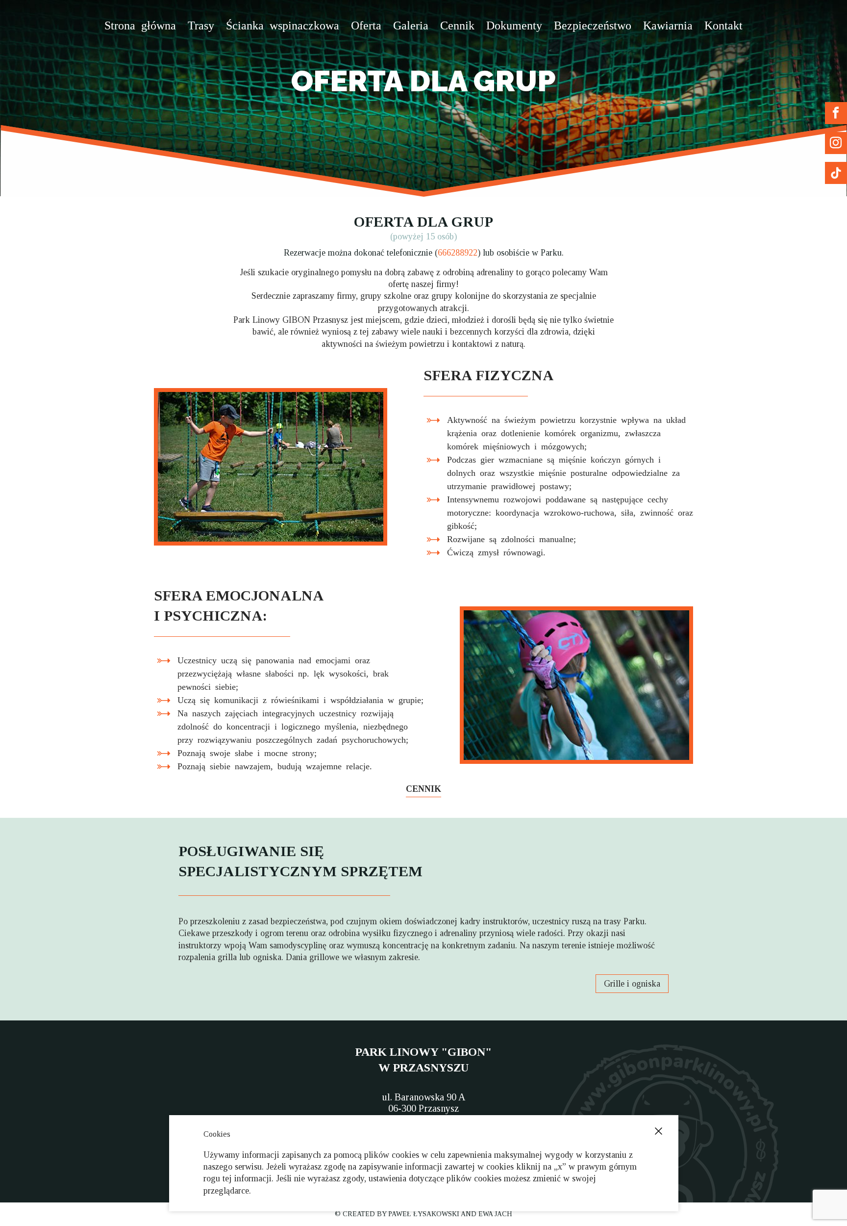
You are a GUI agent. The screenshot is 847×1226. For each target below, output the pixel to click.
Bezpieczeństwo (592, 24)
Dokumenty (514, 24)
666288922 (457, 253)
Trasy (201, 24)
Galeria (410, 24)
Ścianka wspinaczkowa (282, 24)
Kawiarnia (668, 24)
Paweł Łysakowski (423, 1214)
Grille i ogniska (632, 984)
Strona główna (140, 24)
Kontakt (723, 24)
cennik (423, 789)
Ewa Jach (495, 1214)
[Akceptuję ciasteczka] (658, 1131)
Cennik (457, 24)
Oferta (366, 24)
